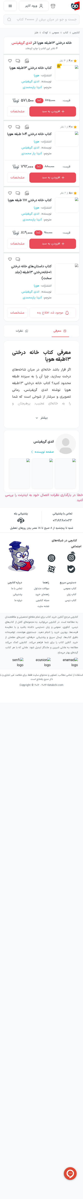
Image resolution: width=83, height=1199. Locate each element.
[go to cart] (53, 6)
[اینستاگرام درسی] (71, 557)
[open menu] (10, 6)
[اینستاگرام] (51, 558)
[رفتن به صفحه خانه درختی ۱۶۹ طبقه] (65, 473)
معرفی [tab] (57, 331)
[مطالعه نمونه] (26, 61)
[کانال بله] (71, 569)
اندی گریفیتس (21, 43)
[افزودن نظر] (18, 61)
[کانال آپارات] (51, 569)
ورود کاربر (31, 6)
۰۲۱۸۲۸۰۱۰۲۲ (62, 520)
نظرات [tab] (19, 331)
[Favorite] (10, 61)
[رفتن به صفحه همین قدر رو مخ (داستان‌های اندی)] (19, 473)
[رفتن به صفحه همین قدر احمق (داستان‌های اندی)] (42, 473)
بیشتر (44, 418)
